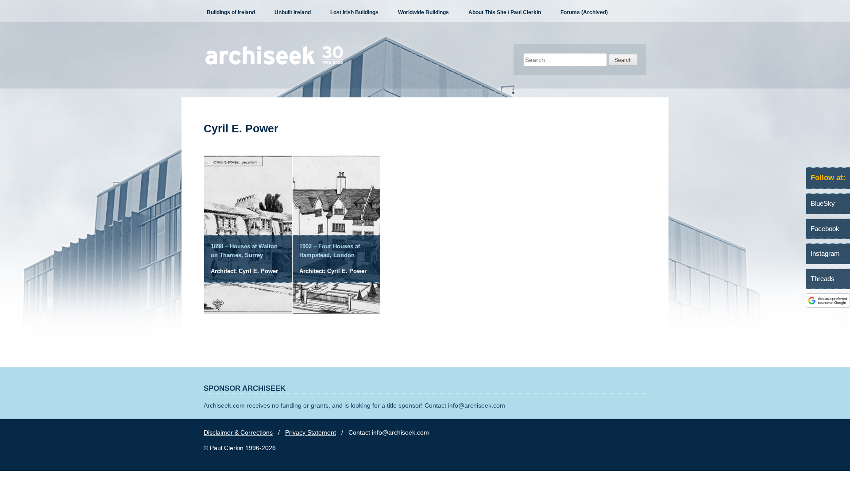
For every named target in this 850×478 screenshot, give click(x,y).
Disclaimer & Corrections (238, 432)
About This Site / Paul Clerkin (504, 12)
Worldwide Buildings (423, 12)
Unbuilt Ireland (292, 12)
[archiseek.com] (274, 64)
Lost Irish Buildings (354, 12)
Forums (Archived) (584, 12)
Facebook (825, 228)
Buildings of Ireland (231, 12)
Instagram (825, 253)
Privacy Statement (310, 432)
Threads (823, 278)
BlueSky (823, 203)
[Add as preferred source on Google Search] (828, 305)
